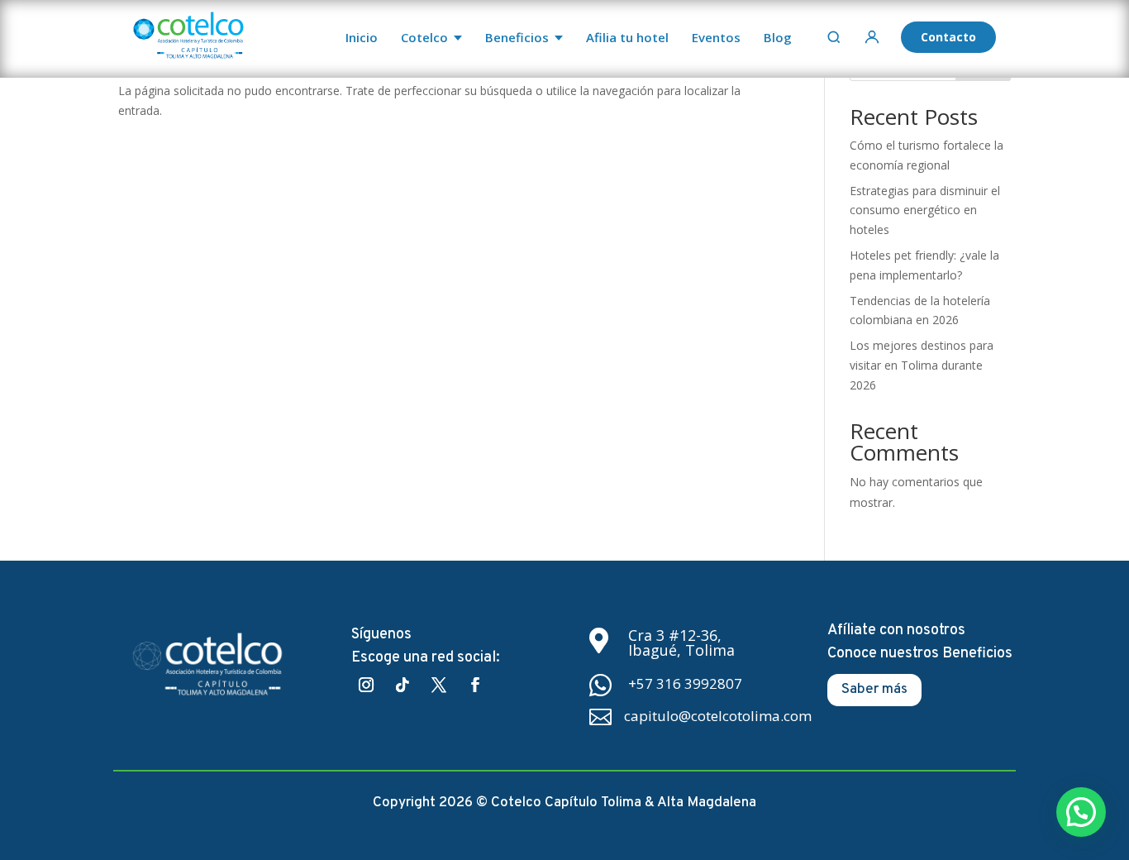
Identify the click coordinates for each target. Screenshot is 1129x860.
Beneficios (517, 37)
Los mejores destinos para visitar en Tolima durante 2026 (921, 365)
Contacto (948, 37)
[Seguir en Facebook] (475, 685)
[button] (1081, 812)
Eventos (716, 37)
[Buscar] (834, 37)
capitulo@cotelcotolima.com (718, 715)
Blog (778, 37)
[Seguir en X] (439, 685)
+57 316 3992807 (685, 683)
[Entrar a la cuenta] (872, 37)
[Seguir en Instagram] (366, 685)
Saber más (874, 690)
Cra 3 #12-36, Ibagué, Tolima (681, 642)
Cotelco (424, 37)
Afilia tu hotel (627, 37)
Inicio (361, 37)
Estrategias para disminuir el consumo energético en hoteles (925, 210)
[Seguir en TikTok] (402, 685)
